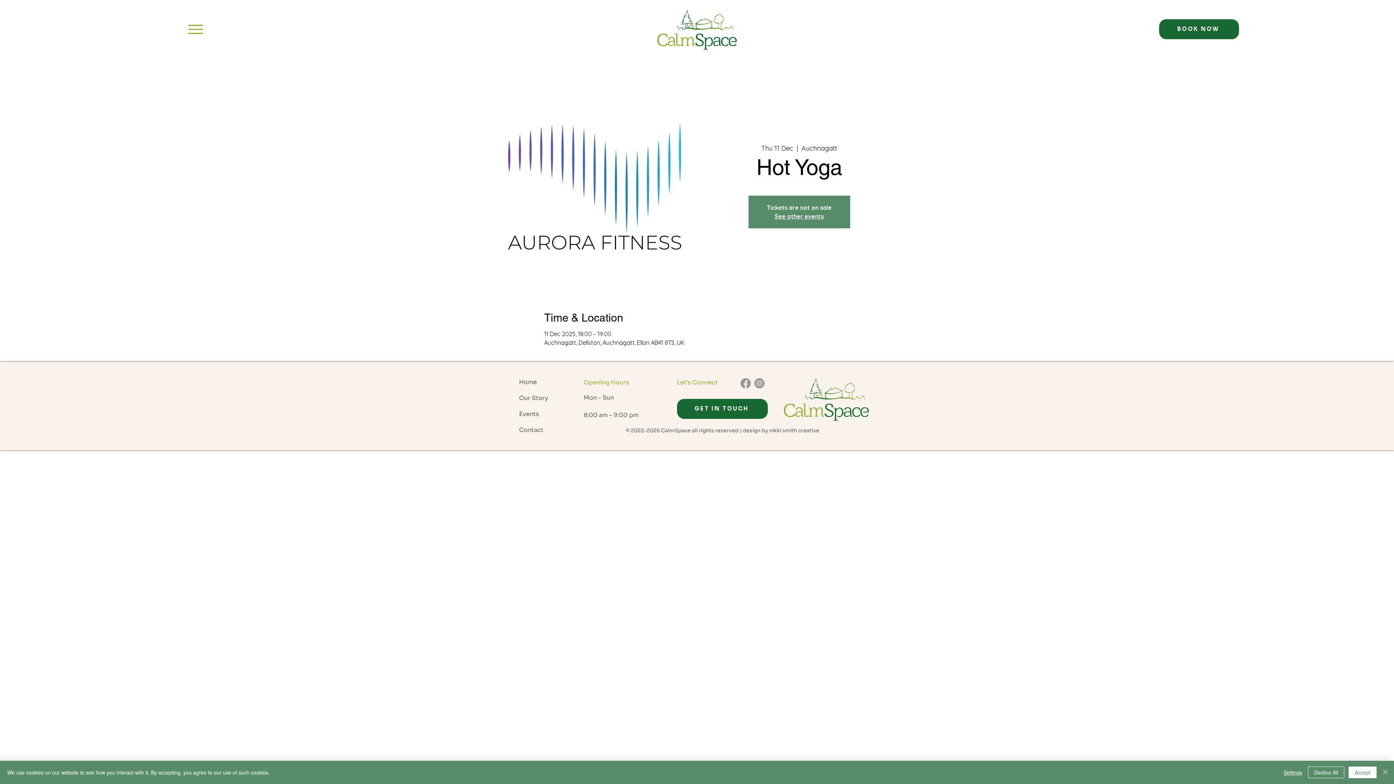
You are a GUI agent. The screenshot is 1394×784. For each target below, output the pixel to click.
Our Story (533, 398)
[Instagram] (759, 383)
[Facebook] (746, 383)
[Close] (1385, 772)
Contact (531, 430)
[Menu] (195, 29)
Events (529, 414)
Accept (1362, 772)
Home (528, 382)
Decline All (1326, 772)
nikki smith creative (794, 430)
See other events (799, 216)
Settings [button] (1293, 772)
